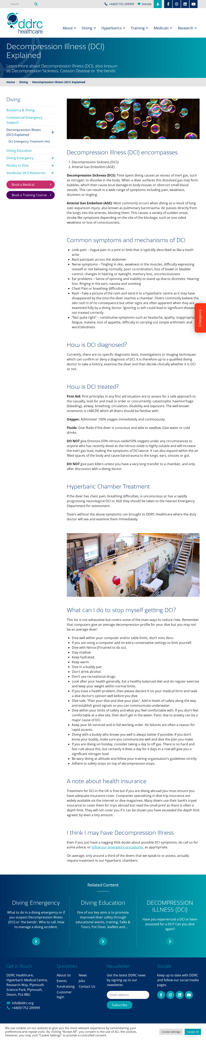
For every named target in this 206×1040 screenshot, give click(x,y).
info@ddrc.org (23, 1003)
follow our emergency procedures (117, 847)
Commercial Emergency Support (24, 120)
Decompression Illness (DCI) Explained (23, 132)
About (68, 28)
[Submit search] (36, 4)
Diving (87, 28)
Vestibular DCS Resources (26, 173)
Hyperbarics (111, 28)
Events (62, 981)
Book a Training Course (29, 195)
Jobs (82, 981)
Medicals (161, 28)
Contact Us (87, 986)
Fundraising (66, 986)
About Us (64, 975)
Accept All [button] (193, 1032)
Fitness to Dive (17, 165)
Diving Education (19, 150)
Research (185, 28)
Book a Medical (23, 184)
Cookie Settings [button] (171, 1032)
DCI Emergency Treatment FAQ (29, 141)
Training (138, 28)
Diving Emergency (20, 158)
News (83, 975)
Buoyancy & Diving (20, 110)
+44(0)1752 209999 (26, 1008)
